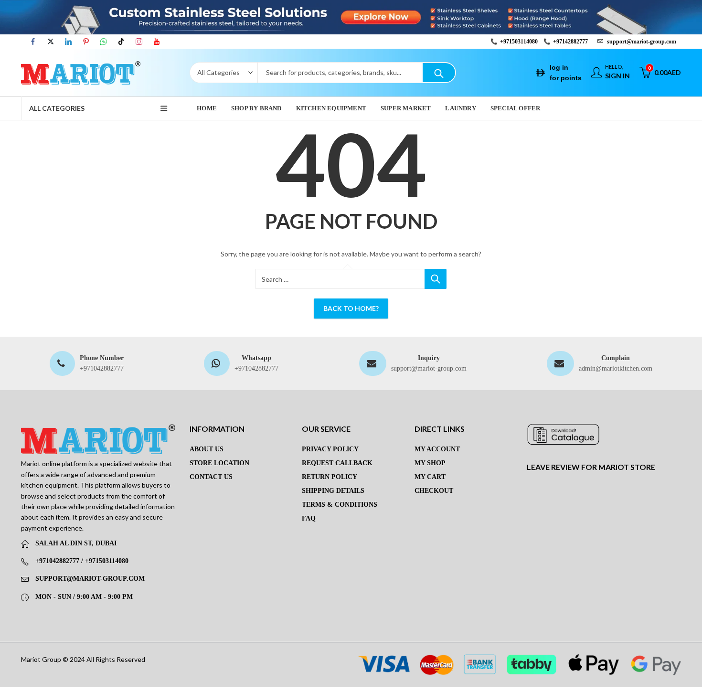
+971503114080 (519, 41)
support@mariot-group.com (429, 368)
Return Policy (329, 476)
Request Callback (337, 463)
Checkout (434, 490)
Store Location (219, 463)
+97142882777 (570, 41)
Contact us (211, 476)
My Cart (430, 476)
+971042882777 (102, 368)
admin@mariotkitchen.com (615, 368)
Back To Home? (351, 308)
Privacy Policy (330, 449)
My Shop (430, 463)
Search (439, 72)
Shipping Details (333, 490)
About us (206, 449)
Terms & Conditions (339, 504)
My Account (437, 449)
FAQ (309, 518)
